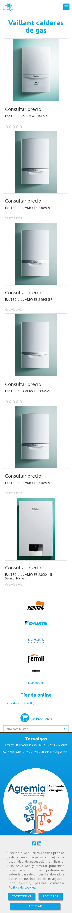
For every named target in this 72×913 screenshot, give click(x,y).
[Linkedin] (39, 844)
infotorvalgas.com (56, 752)
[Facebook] (34, 844)
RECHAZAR (51, 896)
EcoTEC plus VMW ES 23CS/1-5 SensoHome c (28, 576)
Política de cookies (22, 887)
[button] (36, 683)
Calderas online (19, 703)
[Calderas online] (7, 703)
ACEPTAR (35, 906)
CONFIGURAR (21, 896)
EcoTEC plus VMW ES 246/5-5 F (28, 299)
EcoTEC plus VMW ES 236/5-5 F (28, 207)
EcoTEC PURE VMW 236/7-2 (26, 116)
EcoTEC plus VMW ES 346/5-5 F (28, 482)
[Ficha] (36, 70)
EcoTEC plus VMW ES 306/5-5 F (28, 391)
